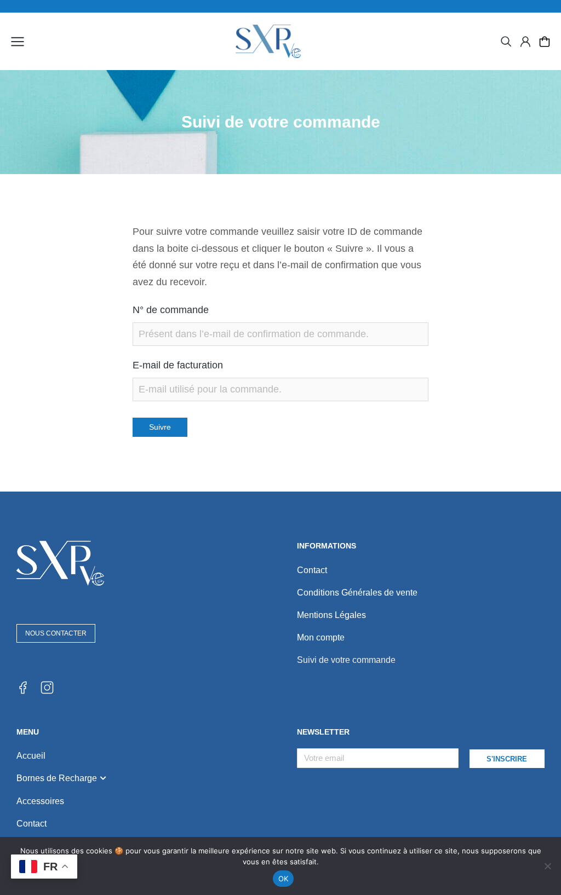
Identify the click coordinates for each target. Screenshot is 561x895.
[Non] (547, 866)
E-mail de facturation (178, 365)
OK (283, 878)
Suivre (160, 427)
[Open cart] (544, 41)
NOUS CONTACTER (56, 633)
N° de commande (171, 309)
